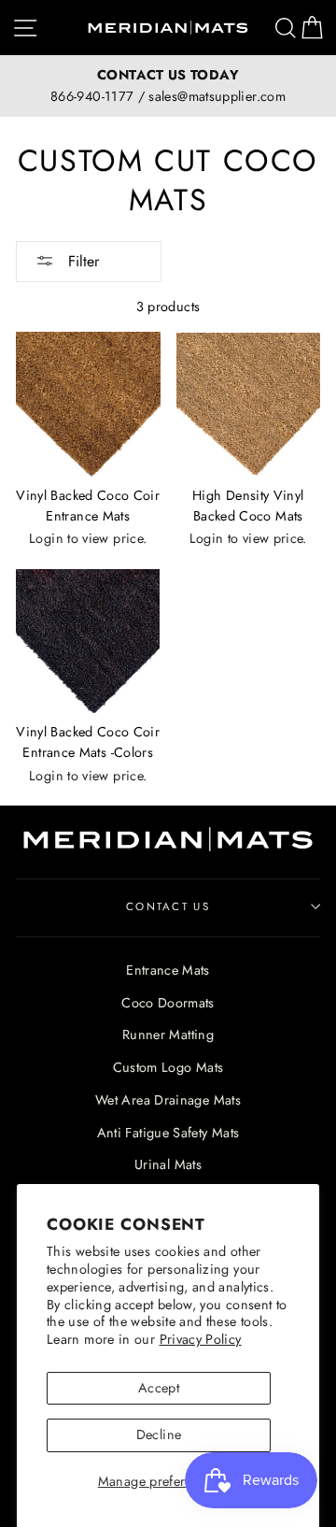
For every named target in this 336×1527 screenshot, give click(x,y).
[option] (168, 85)
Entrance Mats (168, 970)
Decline (159, 1434)
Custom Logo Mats (168, 1067)
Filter (81, 261)
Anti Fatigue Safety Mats (168, 1132)
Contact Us (168, 906)
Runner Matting (168, 1034)
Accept (158, 1387)
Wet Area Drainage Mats (168, 1100)
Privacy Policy (201, 1339)
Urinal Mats (168, 1164)
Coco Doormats (168, 1002)
